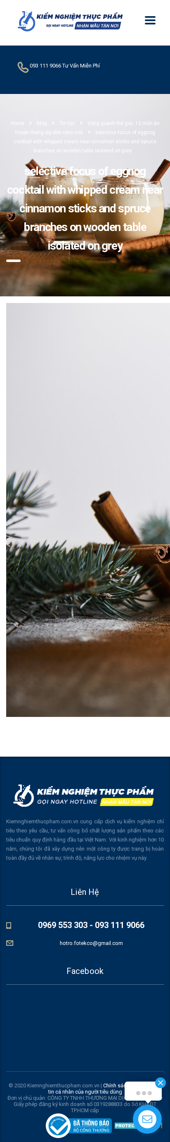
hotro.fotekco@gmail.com (91, 943)
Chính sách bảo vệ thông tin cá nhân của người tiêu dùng (105, 1088)
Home (17, 123)
